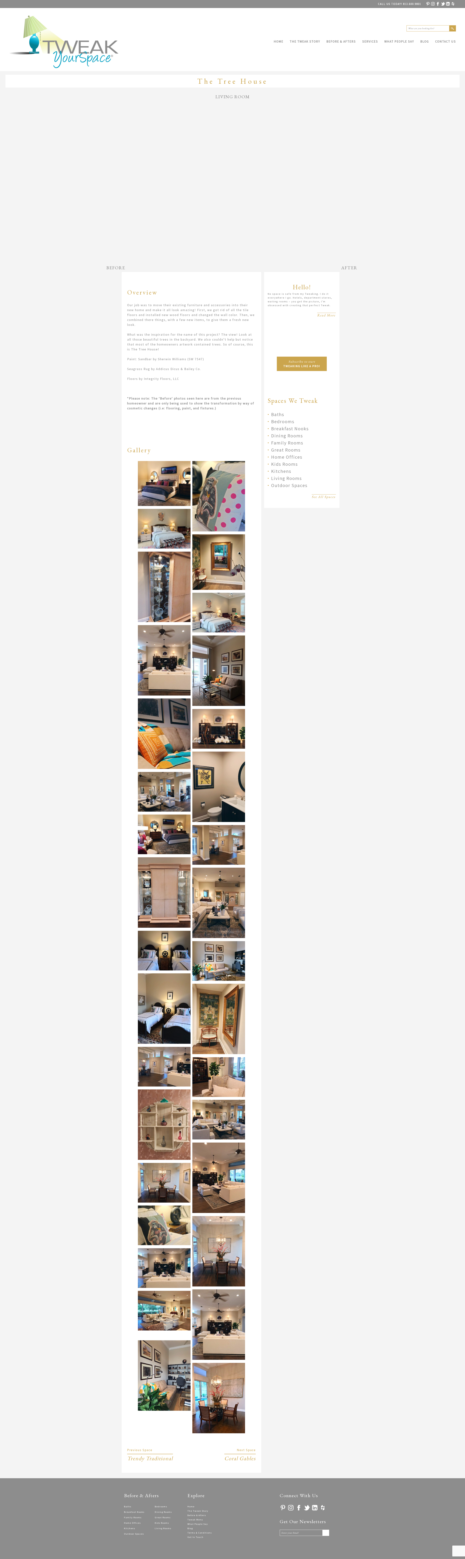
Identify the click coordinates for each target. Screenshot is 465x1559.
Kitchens (281, 471)
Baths (277, 414)
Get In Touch (195, 1537)
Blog (424, 41)
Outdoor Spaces (289, 485)
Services (370, 41)
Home (278, 41)
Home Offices (286, 457)
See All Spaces (323, 496)
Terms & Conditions (199, 1532)
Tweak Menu (195, 1519)
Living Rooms (286, 478)
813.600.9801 (399, 4)
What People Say (399, 41)
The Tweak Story (305, 41)
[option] (232, 182)
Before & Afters (341, 41)
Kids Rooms (284, 464)
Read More (326, 315)
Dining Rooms (287, 436)
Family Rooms (287, 443)
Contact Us (445, 41)
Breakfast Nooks (290, 429)
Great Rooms (286, 450)
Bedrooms (282, 421)
